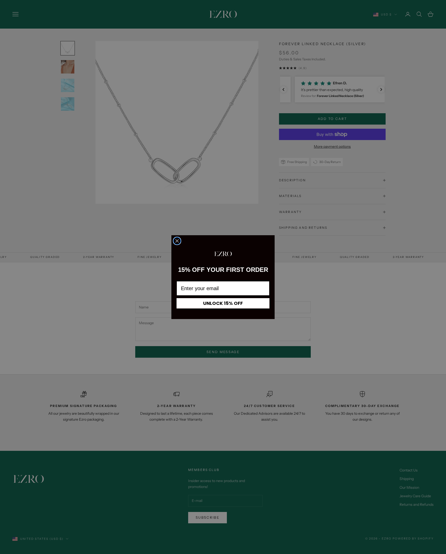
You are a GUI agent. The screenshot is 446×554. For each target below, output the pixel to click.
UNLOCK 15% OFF (223, 303)
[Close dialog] (177, 241)
